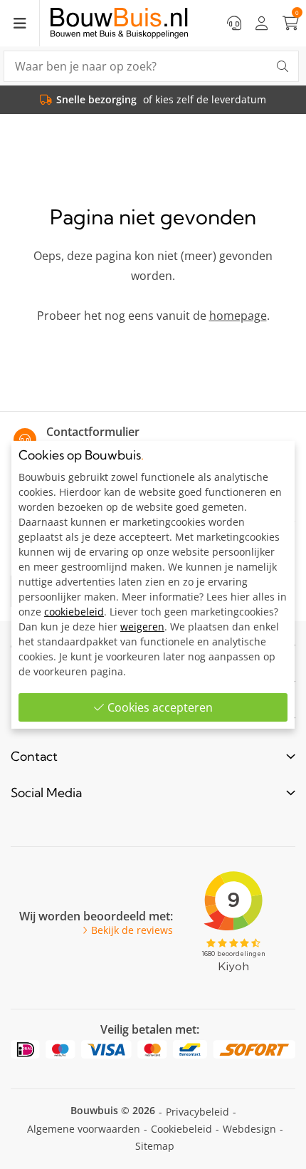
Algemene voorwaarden (83, 1129)
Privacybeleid (197, 1111)
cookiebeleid (74, 611)
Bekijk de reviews (132, 930)
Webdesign (249, 1129)
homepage (238, 315)
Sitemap (154, 1146)
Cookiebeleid (181, 1129)
